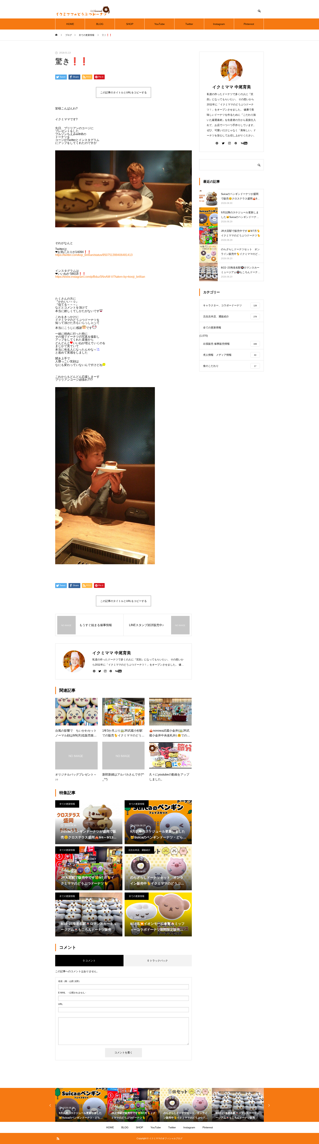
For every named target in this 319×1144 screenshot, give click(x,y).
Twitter (189, 24)
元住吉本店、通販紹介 (139, 850)
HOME (70, 24)
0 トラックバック (158, 960)
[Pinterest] (111, 671)
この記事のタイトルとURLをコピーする (123, 92)
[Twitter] (100, 671)
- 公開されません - (72, 993)
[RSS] (58, 1138)
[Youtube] (118, 671)
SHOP (129, 24)
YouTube (159, 24)
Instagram (219, 24)
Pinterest (249, 24)
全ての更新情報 (67, 804)
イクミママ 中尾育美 (231, 87)
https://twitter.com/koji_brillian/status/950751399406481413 (94, 254)
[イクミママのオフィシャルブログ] (83, 11)
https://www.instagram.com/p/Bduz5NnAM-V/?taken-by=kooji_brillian (100, 276)
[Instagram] (105, 671)
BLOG (99, 24)
